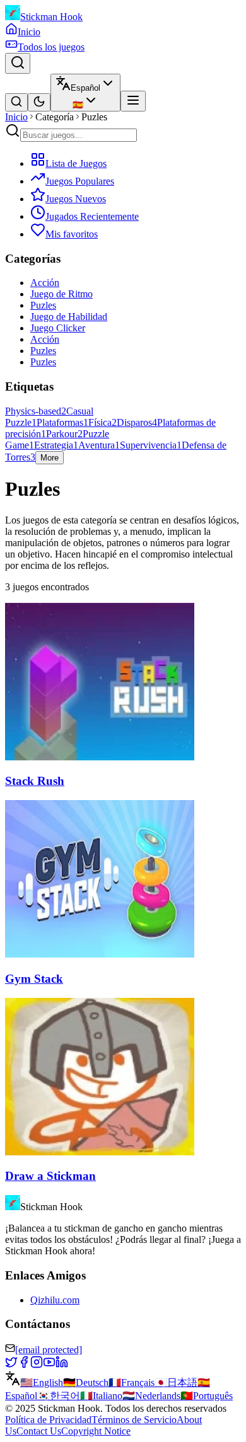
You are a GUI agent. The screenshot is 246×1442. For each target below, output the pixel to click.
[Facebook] (24, 1364)
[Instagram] (36, 1364)
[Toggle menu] (133, 101)
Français (131, 1382)
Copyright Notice (96, 1431)
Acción (44, 282)
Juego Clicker (57, 328)
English (41, 1382)
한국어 (58, 1395)
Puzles (43, 305)
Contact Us (38, 1431)
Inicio (16, 117)
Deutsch (85, 1382)
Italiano (101, 1395)
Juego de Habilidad (68, 316)
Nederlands (151, 1395)
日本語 (176, 1382)
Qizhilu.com (54, 1300)
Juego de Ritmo (61, 294)
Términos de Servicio (134, 1419)
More (49, 457)
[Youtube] (49, 1364)
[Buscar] (17, 63)
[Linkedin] (62, 1364)
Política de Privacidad (48, 1419)
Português (206, 1395)
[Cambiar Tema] (39, 102)
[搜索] (16, 102)
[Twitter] (11, 1364)
